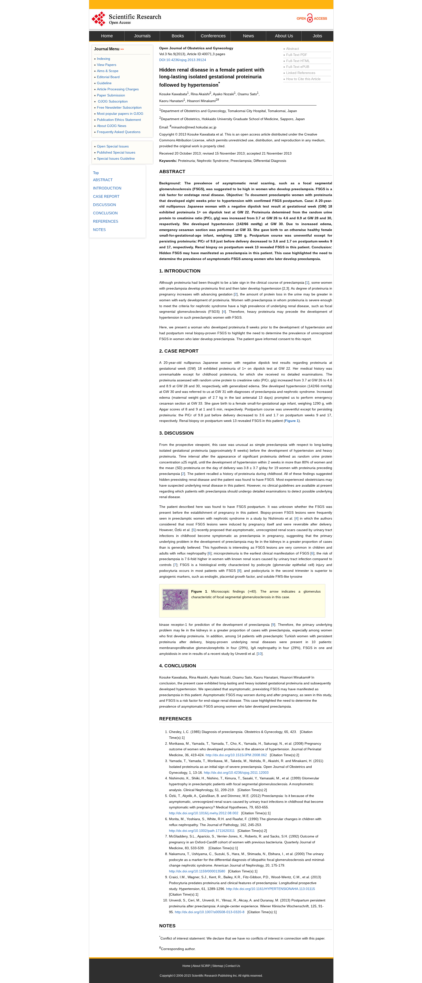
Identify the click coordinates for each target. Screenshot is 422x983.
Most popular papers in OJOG (118, 113)
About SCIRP (201, 966)
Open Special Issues (111, 146)
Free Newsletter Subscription (118, 107)
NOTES (99, 230)
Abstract (291, 49)
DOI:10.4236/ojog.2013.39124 (182, 60)
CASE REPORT (106, 196)
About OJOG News (110, 126)
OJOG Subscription (111, 101)
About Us (284, 35)
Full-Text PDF (295, 55)
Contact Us (232, 966)
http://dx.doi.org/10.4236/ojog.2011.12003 (236, 772)
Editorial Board (107, 77)
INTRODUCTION (107, 188)
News (248, 35)
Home (107, 35)
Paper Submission (109, 95)
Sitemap (217, 966)
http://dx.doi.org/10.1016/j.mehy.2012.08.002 (203, 813)
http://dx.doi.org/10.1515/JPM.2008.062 (236, 755)
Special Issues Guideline (114, 158)
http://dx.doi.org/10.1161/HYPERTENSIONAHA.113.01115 (270, 889)
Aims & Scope (106, 71)
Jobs (317, 35)
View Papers (105, 65)
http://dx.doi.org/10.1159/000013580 (197, 871)
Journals (142, 35)
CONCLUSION (105, 213)
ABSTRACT (103, 180)
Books (178, 35)
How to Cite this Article (302, 79)
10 (260, 654)
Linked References (299, 73)
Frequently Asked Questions (117, 132)
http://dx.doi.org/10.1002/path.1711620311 (202, 831)
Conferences (213, 35)
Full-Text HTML (296, 61)
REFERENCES (105, 221)
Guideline (103, 83)
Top (96, 173)
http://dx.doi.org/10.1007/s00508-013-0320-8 (209, 912)
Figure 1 (292, 421)
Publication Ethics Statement (117, 120)
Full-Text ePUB (296, 67)
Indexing (102, 59)
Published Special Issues (114, 152)
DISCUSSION (104, 205)
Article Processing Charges (116, 89)
